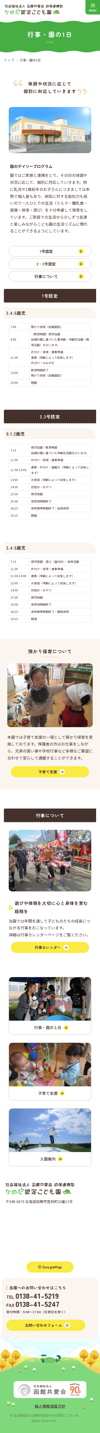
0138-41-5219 (37, 1295)
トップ (9, 59)
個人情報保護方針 (50, 1406)
